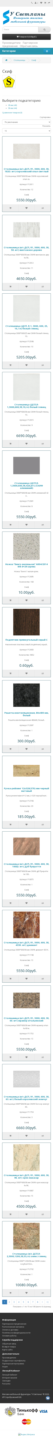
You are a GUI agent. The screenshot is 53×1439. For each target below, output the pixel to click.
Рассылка (6, 1383)
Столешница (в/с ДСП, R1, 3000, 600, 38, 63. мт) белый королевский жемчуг (26, 1098)
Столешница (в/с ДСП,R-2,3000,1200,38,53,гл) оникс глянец (26, 1255)
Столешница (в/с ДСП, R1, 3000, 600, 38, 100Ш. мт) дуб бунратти (26, 865)
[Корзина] (45, 3)
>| (48, 1302)
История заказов (9, 1377)
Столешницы (19, 60)
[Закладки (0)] (41, 3)
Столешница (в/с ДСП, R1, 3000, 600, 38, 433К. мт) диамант (26, 943)
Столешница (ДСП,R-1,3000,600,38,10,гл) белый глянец (26, 405)
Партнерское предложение (14, 1324)
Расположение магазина (13, 1327)
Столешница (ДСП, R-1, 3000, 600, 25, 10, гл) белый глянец (26, 327)
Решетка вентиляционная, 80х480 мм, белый (26, 714)
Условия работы (9, 1335)
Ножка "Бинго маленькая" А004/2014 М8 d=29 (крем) (26, 565)
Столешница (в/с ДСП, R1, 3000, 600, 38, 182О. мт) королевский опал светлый (26, 170)
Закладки (6, 1380)
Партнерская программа (13, 1363)
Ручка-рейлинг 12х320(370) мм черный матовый (26, 789)
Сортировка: (45, 117)
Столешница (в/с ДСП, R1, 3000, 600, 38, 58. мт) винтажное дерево (26, 248)
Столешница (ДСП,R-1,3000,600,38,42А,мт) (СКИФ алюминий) (26, 485)
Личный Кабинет (9, 1375)
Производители (11, 42)
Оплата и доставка (10, 1330)
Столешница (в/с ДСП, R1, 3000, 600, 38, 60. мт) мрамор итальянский (26, 1019)
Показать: (46, 126)
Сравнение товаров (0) (12, 112)
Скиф (34, 60)
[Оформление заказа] (49, 3)
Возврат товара (9, 1346)
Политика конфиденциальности (16, 1332)
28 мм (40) (12, 105)
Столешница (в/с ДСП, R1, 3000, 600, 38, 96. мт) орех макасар (26, 1176)
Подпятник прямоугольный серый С (26, 639)
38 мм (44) (12, 108)
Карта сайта (7, 1349)
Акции (5, 1366)
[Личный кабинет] (36, 3)
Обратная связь (29, 46)
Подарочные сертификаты (13, 1360)
